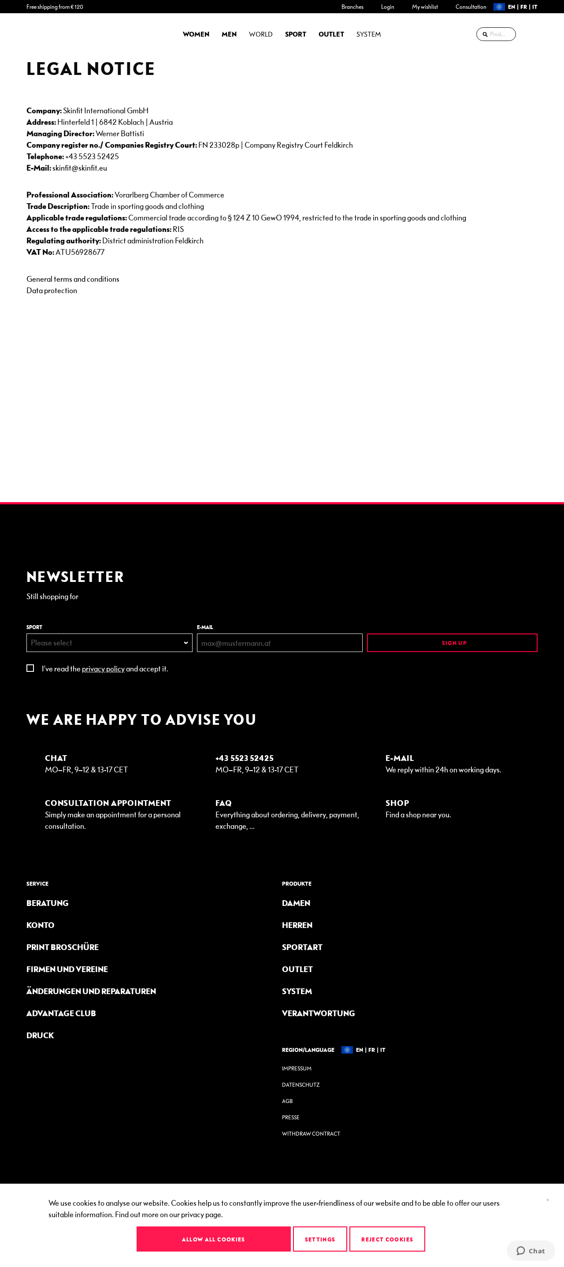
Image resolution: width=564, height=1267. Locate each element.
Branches (352, 6)
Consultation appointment (108, 802)
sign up (454, 643)
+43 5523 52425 (92, 155)
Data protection (51, 289)
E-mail (205, 627)
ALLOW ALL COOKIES (213, 1239)
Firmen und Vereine (67, 968)
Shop (397, 802)
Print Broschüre (62, 946)
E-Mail (400, 757)
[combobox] (496, 34)
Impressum (297, 1068)
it (535, 7)
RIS (178, 228)
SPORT (34, 627)
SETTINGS (320, 1239)
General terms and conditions (72, 278)
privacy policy (103, 668)
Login (387, 6)
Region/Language (308, 1050)
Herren (297, 924)
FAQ (223, 802)
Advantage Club (61, 1012)
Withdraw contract (311, 1134)
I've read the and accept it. (105, 668)
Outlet (297, 968)
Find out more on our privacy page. (169, 1214)
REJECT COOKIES (387, 1239)
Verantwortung (318, 1012)
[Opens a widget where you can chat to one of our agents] (530, 1252)
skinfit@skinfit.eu (79, 167)
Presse (291, 1117)
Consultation (471, 6)
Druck (40, 1035)
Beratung (47, 902)
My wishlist (425, 6)
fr (523, 7)
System (297, 990)
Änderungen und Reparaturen (91, 990)
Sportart (302, 946)
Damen (296, 902)
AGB (287, 1101)
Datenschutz (300, 1085)
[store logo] (50, 34)
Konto (40, 924)
